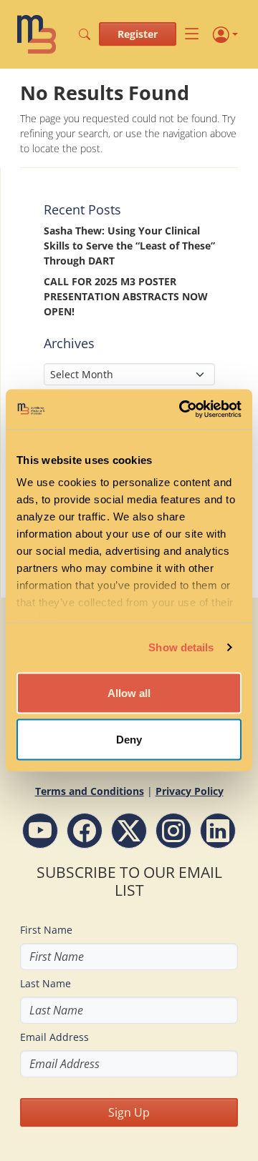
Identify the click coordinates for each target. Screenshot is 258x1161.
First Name (46, 930)
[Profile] (225, 34)
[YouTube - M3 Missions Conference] (40, 830)
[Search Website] (84, 34)
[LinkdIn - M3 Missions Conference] (218, 830)
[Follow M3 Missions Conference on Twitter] (129, 830)
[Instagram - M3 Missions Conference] (173, 830)
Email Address (54, 1037)
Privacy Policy (190, 791)
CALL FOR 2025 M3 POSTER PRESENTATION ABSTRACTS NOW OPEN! (126, 296)
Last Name (45, 983)
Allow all (129, 692)
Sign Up (129, 1112)
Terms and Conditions (89, 791)
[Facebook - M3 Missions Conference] (84, 830)
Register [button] (138, 34)
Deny (129, 739)
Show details (181, 647)
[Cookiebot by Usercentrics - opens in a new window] (182, 409)
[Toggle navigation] (191, 34)
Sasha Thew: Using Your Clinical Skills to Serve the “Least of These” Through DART (129, 245)
